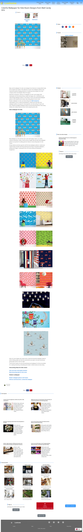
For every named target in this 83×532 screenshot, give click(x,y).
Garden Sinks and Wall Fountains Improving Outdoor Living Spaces (45, 499)
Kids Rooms (34, 19)
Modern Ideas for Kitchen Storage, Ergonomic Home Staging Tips (8, 475)
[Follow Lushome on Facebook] (63, 27)
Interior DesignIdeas (40, 3)
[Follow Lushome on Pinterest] (66, 27)
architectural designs (28, 476)
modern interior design (74, 121)
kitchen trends (46, 464)
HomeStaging (58, 3)
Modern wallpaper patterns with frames (18, 377)
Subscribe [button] (69, 156)
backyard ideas (27, 488)
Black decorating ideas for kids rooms (18, 372)
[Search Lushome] (77, 3)
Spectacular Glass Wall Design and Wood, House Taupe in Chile (27, 487)
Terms (51, 526)
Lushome (11, 3)
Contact (14, 526)
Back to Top (41, 515)
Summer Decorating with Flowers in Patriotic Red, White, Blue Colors (9, 487)
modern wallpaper (69, 35)
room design (74, 103)
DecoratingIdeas (47, 3)
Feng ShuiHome (72, 3)
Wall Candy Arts (35, 100)
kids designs (74, 112)
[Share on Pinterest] (30, 65)
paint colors (28, 464)
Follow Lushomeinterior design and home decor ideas (45, 507)
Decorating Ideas (26, 19)
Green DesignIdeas (65, 3)
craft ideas (46, 476)
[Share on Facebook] (27, 65)
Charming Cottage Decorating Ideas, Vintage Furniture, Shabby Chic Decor (9, 499)
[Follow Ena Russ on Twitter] (70, 27)
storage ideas (9, 464)
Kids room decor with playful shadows (18, 370)
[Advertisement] (41, 77)
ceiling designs (9, 488)
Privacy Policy (69, 526)
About (32, 526)
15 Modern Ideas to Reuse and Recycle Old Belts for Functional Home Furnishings (46, 487)
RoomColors (53, 3)
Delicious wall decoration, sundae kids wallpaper (20, 379)
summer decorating (9, 476)
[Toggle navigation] (81, 2)
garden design (46, 488)
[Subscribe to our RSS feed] (73, 27)
